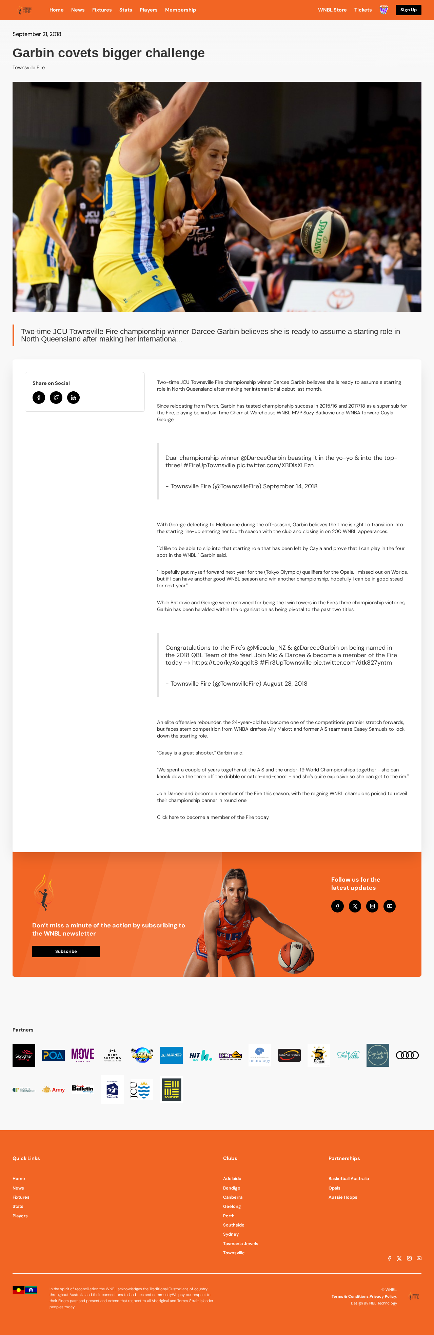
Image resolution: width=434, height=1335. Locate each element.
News (18, 1188)
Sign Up (408, 10)
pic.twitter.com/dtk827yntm (352, 663)
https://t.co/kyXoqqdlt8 (225, 663)
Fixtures (21, 1197)
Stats (18, 1206)
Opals (334, 1188)
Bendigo (231, 1188)
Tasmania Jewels (240, 1243)
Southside (233, 1225)
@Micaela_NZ (266, 648)
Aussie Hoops (343, 1197)
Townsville (234, 1253)
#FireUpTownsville (209, 465)
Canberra (232, 1197)
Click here (168, 817)
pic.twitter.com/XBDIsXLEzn (275, 465)
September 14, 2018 (290, 486)
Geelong (232, 1206)
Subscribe (66, 951)
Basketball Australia (349, 1178)
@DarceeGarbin (263, 458)
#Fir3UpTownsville (286, 663)
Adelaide (232, 1178)
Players (20, 1216)
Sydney (231, 1234)
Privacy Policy (383, 1296)
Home (19, 1178)
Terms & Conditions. (351, 1296)
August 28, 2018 (285, 684)
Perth (229, 1216)
